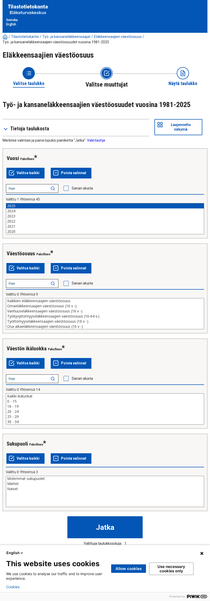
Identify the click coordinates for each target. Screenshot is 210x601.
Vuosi (13, 158)
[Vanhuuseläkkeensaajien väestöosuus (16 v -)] (105, 311)
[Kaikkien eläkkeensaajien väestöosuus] (105, 300)
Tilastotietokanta (25, 37)
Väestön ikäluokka (27, 348)
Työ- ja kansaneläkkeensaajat (66, 37)
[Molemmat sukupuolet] (105, 478)
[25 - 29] (105, 416)
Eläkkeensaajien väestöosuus (118, 37)
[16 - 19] (105, 406)
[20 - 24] (105, 411)
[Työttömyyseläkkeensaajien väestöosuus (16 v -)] (105, 321)
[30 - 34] (105, 421)
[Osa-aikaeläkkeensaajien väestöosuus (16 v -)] (105, 326)
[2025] (105, 205)
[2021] (105, 226)
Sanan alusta (82, 188)
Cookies (12, 587)
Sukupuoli (17, 444)
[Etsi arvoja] (52, 188)
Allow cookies (129, 568)
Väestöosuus (21, 253)
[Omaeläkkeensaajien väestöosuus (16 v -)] (105, 306)
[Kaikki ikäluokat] (105, 396)
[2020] (105, 231)
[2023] (105, 216)
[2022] (105, 221)
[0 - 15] (105, 401)
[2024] (105, 211)
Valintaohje (96, 140)
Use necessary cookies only (171, 568)
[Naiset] (105, 488)
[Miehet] (105, 483)
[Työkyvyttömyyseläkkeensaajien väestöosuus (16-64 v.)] (105, 316)
